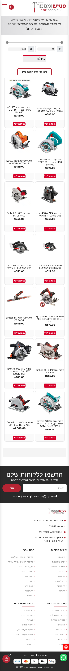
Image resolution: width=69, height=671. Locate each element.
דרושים (62, 571)
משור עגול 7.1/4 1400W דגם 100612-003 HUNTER (50, 214)
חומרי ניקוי (28, 610)
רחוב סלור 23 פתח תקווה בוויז (48, 520)
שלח (12, 488)
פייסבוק (51, 496)
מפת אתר (29, 586)
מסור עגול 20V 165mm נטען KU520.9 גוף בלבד (19, 266)
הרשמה (62, 591)
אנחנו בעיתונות (58, 562)
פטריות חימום (27, 615)
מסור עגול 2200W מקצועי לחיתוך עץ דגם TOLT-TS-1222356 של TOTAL (50, 424)
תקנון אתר (28, 576)
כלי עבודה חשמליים (50, 24)
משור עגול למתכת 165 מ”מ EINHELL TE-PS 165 (19, 423)
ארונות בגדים (27, 625)
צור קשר (61, 576)
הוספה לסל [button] (50, 123)
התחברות (61, 586)
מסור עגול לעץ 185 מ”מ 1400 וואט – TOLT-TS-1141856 (19, 110)
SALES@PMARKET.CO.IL (51, 532)
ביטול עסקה (60, 581)
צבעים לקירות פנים (24, 634)
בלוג (31, 581)
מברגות (30, 620)
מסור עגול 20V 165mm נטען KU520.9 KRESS (50, 266)
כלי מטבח (60, 629)
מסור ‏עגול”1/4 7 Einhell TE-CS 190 (50, 371)
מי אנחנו (61, 557)
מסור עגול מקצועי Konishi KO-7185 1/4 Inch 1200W (50, 110)
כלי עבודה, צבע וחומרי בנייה (28, 20)
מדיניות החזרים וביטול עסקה (20, 562)
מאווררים (61, 625)
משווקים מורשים (58, 566)
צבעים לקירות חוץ (25, 629)
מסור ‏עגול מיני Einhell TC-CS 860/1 (19, 319)
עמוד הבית (52, 20)
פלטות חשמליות (58, 620)
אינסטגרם (38, 496)
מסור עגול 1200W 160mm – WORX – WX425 (19, 162)
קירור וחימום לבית (57, 615)
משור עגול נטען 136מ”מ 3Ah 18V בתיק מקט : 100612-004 (19, 371)
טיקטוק (25, 496)
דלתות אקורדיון (58, 610)
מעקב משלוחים (26, 566)
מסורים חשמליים (27, 24)
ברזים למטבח (59, 634)
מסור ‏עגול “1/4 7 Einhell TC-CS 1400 (19, 214)
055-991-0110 (56, 526)
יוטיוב (14, 496)
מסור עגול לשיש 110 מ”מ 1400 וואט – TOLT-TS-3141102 (50, 162)
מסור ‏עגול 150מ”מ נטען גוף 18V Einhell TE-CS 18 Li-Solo (50, 319)
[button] (34, 71)
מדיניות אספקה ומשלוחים (21, 557)
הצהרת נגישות (27, 571)
